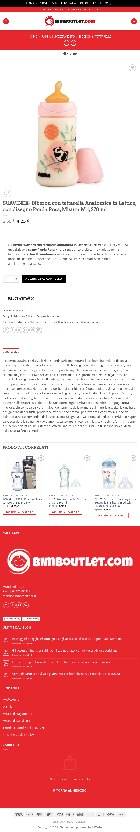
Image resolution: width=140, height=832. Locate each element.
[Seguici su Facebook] (6, 605)
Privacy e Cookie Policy (18, 735)
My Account (11, 699)
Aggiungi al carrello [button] (20, 512)
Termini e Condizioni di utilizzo (24, 728)
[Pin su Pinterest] (32, 330)
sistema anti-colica (45, 322)
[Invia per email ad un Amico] (26, 330)
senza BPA (28, 322)
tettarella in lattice (88, 322)
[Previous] (3, 489)
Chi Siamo (59, 821)
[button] (6, 21)
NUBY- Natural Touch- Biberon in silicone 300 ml (69, 500)
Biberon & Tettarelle (95, 36)
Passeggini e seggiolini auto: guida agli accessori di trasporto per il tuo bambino (67, 639)
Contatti (81, 821)
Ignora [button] (112, 3)
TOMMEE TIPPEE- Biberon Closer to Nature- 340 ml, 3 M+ (22, 500)
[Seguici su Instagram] (13, 605)
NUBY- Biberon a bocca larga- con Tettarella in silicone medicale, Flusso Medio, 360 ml (115, 502)
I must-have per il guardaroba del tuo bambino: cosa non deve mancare (61, 662)
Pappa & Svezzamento (58, 36)
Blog (70, 821)
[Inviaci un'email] (19, 605)
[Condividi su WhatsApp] (6, 330)
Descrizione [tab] (11, 351)
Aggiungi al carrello (43, 279)
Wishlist (8, 707)
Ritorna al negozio (70, 790)
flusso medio (15, 322)
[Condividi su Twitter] (19, 330)
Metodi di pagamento (17, 714)
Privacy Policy (13, 618)
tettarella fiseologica (67, 322)
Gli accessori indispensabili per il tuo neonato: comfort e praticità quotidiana (65, 650)
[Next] (137, 489)
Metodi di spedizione (17, 721)
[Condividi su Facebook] (13, 330)
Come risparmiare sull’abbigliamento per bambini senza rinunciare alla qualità (66, 674)
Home (33, 36)
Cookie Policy (32, 618)
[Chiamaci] (26, 605)
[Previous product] (73, 43)
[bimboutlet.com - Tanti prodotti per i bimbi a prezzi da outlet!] (70, 21)
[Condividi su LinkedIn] (39, 330)
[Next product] (66, 43)
